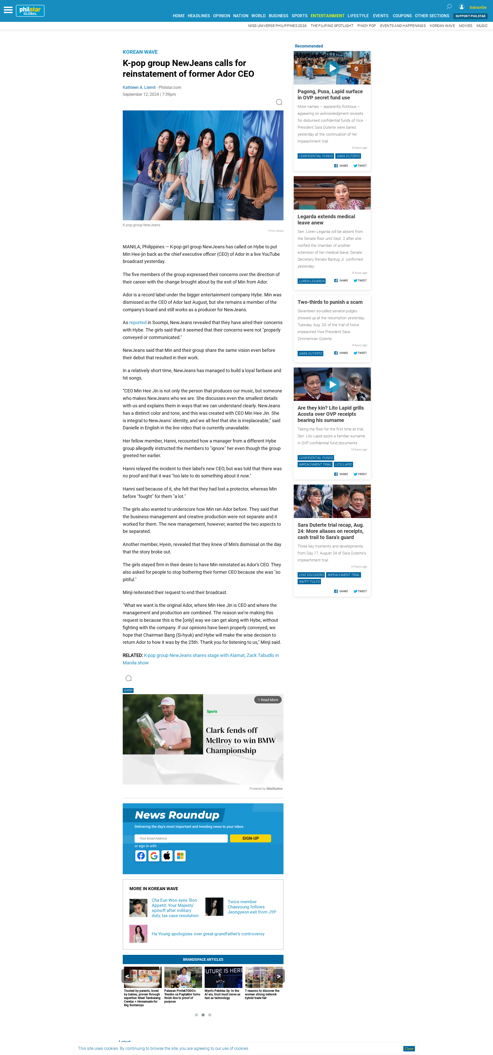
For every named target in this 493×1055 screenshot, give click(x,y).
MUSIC (482, 26)
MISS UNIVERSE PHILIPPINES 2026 (277, 26)
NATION (241, 15)
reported (138, 322)
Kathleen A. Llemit (139, 87)
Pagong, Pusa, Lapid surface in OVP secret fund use (330, 94)
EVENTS (381, 15)
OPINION (221, 15)
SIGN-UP (250, 838)
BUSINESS (279, 15)
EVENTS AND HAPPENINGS (403, 26)
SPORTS (300, 15)
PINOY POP (366, 26)
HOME (179, 15)
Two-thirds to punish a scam (330, 302)
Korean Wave (140, 52)
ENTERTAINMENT (328, 15)
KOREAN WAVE (442, 26)
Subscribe (478, 7)
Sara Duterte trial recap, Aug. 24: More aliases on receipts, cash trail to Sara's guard (331, 531)
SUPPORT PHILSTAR (471, 16)
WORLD (258, 15)
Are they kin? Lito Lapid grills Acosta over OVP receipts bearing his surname (331, 414)
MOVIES (465, 26)
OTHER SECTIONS (432, 15)
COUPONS (402, 15)
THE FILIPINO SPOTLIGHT (332, 26)
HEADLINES (199, 15)
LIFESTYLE (358, 15)
